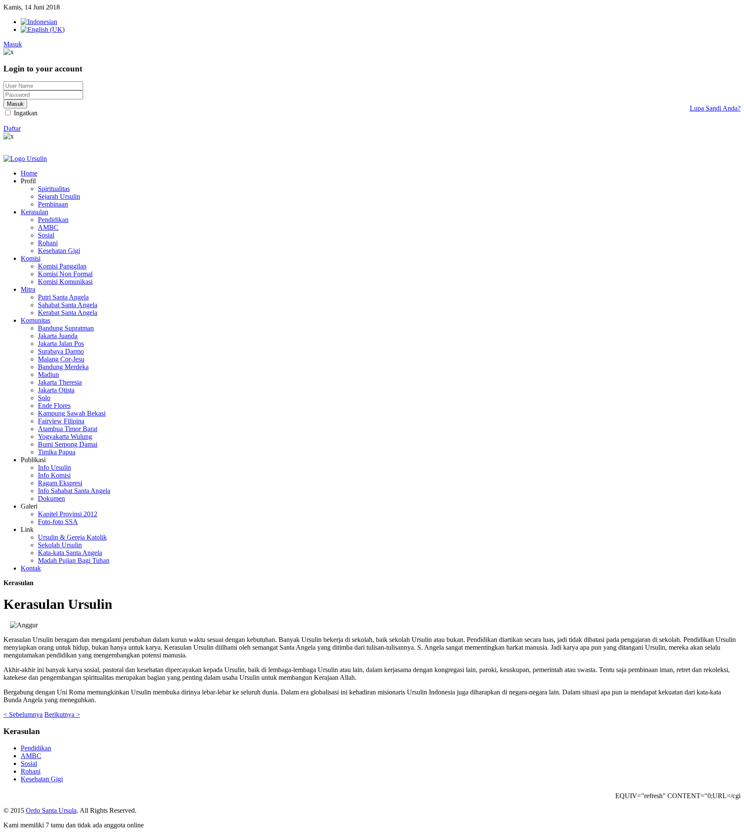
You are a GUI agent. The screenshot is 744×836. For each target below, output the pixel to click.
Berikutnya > (62, 714)
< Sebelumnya (23, 714)
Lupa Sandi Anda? (715, 108)
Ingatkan (24, 113)
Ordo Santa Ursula (51, 810)
